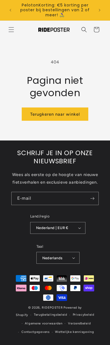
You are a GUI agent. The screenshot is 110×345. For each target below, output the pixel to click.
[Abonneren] (92, 198)
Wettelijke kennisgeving (74, 332)
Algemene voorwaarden (43, 323)
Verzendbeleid (79, 323)
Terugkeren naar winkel (55, 114)
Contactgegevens (35, 332)
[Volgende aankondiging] (99, 10)
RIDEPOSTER (52, 307)
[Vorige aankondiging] (10, 10)
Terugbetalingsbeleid (50, 315)
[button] (11, 29)
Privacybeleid (83, 315)
